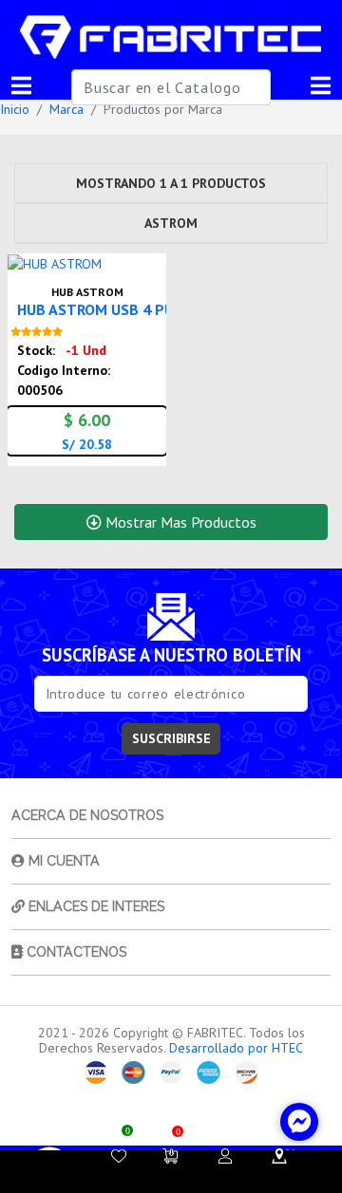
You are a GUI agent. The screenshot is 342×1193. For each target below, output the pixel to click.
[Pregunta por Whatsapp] (149, 260)
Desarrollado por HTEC (236, 1047)
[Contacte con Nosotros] (279, 1156)
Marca (66, 109)
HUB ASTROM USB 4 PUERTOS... (123, 309)
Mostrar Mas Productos (179, 522)
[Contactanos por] (299, 1122)
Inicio (14, 109)
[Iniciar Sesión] (225, 1156)
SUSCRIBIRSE (171, 738)
